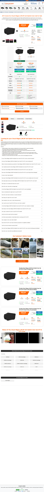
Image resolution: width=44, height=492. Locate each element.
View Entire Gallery (22, 261)
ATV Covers (6, 12)
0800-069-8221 (34, 3)
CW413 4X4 (22, 360)
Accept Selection (22, 489)
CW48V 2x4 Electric (7, 363)
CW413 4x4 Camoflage (36, 360)
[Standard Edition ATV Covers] (31, 51)
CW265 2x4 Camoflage (7, 360)
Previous (1, 338)
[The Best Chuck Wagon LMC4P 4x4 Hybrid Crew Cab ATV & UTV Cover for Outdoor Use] (10, 276)
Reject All (26, 489)
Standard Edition (31, 47)
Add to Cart (39, 26)
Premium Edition (19, 47)
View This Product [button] (39, 25)
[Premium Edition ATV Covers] (19, 51)
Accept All (17, 489)
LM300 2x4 (7, 370)
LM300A (22, 370)
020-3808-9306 (34, 4)
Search (22, 111)
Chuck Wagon (11, 12)
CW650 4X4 (36, 363)
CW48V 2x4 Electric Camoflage (22, 363)
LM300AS (36, 370)
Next (17, 31)
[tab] (4, 119)
